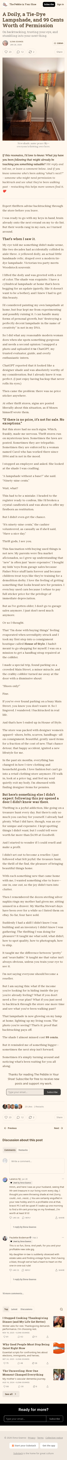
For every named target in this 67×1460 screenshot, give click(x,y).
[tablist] (15, 1150)
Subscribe (49, 4)
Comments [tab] (9, 1150)
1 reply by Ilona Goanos (24, 1227)
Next (56, 1128)
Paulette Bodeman (19, 1237)
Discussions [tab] (26, 1309)
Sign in (60, 4)
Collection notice (54, 1437)
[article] (33, 1327)
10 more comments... (13, 1293)
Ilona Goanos (16, 42)
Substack (18, 1453)
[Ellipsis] (62, 1178)
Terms (40, 1437)
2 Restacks (39, 1106)
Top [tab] (6, 1309)
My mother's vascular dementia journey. (24, 1378)
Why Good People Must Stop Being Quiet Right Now (26, 1346)
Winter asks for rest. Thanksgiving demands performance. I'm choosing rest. (26, 1327)
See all (9, 1394)
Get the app (49, 1445)
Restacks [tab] (23, 1150)
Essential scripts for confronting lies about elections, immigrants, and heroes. (25, 1354)
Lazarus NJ (15, 1178)
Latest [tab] (14, 1309)
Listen (60, 43)
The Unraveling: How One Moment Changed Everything (22, 1372)
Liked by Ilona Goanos (22, 1182)
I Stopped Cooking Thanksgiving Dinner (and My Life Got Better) (25, 1319)
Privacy (31, 1437)
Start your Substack (25, 1445)
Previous (12, 1128)
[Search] (61, 1309)
